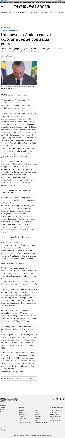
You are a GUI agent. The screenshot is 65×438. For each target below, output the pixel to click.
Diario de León (53, 412)
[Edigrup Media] (4, 429)
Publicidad (2, 407)
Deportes (29, 12)
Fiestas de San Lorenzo (24, 422)
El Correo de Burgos (54, 414)
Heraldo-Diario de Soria (55, 416)
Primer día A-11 (20, 2)
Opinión (36, 12)
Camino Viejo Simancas (54, 2)
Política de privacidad (24, 435)
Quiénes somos (3, 405)
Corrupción (32, 378)
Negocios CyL (60, 12)
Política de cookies (34, 435)
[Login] (63, 6)
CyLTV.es (52, 418)
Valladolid (4, 12)
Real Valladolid (21, 12)
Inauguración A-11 (11, 2)
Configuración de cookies (45, 435)
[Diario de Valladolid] (32, 6)
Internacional (5, 27)
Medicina (15, 378)
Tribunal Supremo (8, 378)
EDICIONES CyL (59, 0)
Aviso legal (16, 435)
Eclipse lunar (37, 2)
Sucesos (36, 412)
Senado (21, 378)
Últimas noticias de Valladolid (41, 422)
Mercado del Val (44, 2)
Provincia (12, 12)
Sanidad (36, 410)
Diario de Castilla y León (55, 410)
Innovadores (37, 418)
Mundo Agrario (38, 416)
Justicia (26, 378)
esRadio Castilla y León (55, 420)
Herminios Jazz (29, 2)
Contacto (2, 409)
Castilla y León (44, 12)
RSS (1, 411)
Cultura (52, 12)
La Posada (37, 414)
